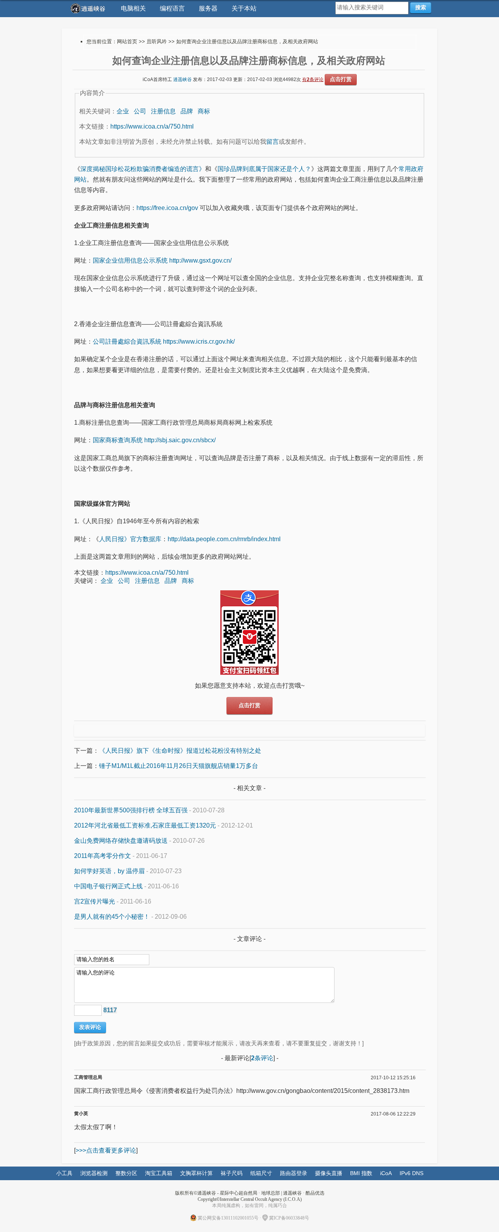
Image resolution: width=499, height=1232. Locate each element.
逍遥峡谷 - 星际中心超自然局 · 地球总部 (238, 1193)
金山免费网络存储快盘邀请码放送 (121, 840)
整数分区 (126, 1173)
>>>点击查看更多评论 (106, 1150)
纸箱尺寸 (261, 1173)
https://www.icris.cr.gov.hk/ (199, 341)
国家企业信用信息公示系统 (130, 260)
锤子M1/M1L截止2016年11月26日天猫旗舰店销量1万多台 (178, 765)
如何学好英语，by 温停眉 (109, 871)
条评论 (262, 1058)
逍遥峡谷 (182, 79)
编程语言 (172, 8)
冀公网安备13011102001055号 (228, 1218)
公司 (140, 111)
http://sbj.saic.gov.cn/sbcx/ (180, 440)
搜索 (420, 7)
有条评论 (313, 79)
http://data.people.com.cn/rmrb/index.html (225, 539)
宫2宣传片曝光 (94, 901)
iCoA (386, 1173)
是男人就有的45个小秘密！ (112, 916)
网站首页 (127, 41)
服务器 (208, 8)
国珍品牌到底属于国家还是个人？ (264, 169)
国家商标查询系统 (118, 440)
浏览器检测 (94, 1173)
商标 (204, 111)
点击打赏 (341, 79)
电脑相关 (133, 8)
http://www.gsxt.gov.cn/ (200, 260)
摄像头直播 (328, 1173)
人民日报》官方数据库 (130, 539)
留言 (272, 141)
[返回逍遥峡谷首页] (89, 8)
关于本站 (244, 8)
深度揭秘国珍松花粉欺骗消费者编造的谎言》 (142, 169)
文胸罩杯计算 (196, 1173)
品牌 (186, 111)
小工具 (64, 1173)
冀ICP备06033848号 (289, 1218)
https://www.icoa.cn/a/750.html (152, 126)
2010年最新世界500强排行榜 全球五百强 (131, 810)
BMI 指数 (361, 1173)
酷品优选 (315, 1193)
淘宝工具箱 (158, 1173)
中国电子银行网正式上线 (108, 886)
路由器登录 (293, 1173)
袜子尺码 (231, 1173)
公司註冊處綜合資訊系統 (127, 341)
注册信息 (163, 111)
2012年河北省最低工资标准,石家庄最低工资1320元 (145, 825)
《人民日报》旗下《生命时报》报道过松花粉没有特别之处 (180, 750)
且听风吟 (157, 41)
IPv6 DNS (411, 1173)
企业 (123, 111)
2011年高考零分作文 (102, 856)
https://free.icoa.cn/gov (167, 208)
